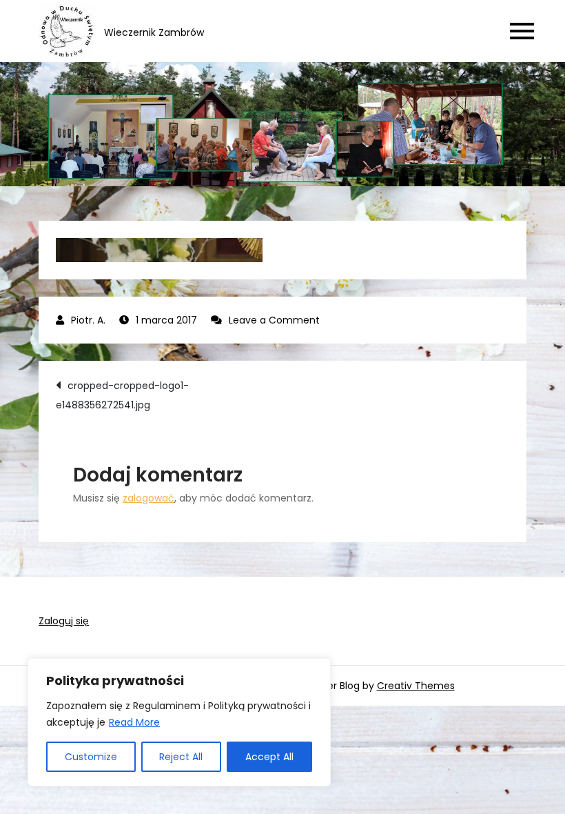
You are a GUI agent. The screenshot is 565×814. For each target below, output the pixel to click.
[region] (179, 722)
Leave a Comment (274, 320)
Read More (134, 722)
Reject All (181, 757)
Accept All (269, 757)
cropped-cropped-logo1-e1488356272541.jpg (122, 395)
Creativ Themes (416, 686)
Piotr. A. (88, 320)
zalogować (148, 498)
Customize (91, 757)
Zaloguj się (64, 621)
